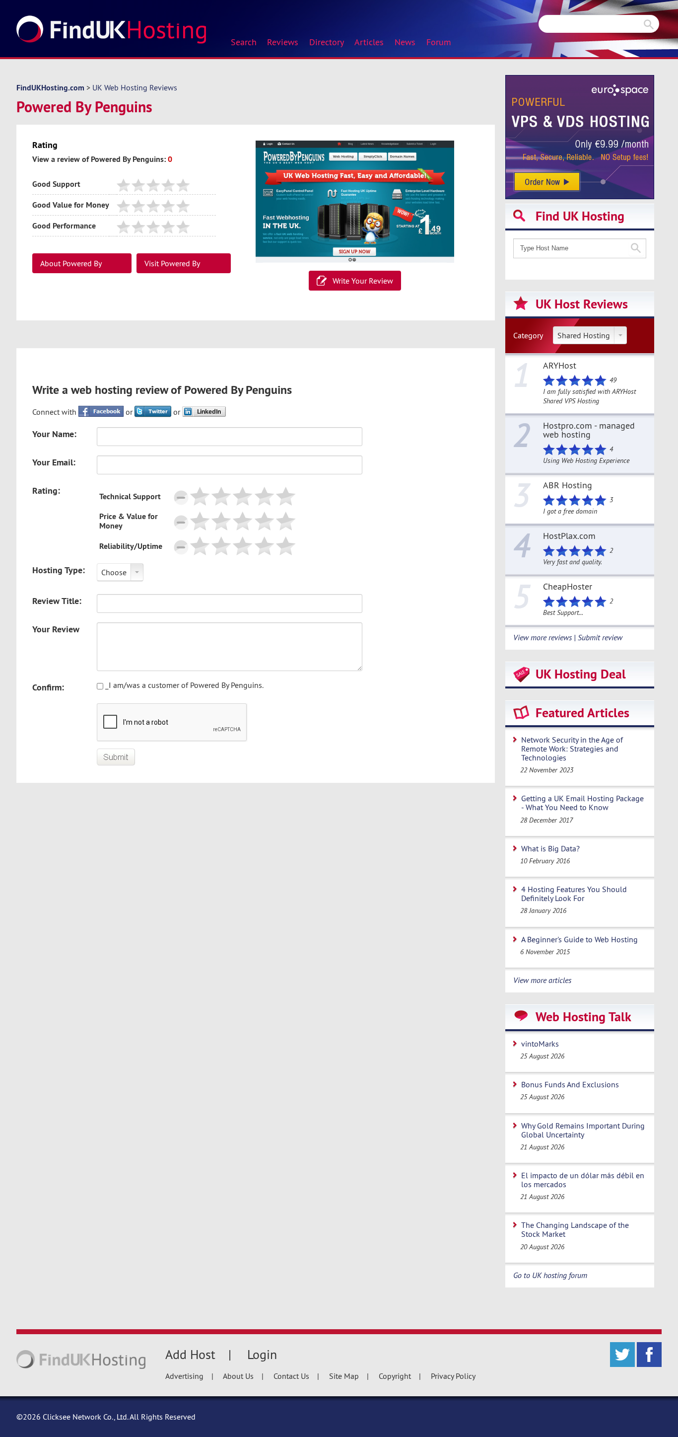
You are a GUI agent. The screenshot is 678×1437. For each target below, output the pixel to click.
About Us (238, 1376)
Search (244, 42)
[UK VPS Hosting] (579, 136)
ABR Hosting (567, 486)
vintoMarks (540, 1043)
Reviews (282, 42)
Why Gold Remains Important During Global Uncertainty (583, 1130)
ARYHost (559, 366)
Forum (438, 42)
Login (262, 1354)
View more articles (542, 980)
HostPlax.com (569, 536)
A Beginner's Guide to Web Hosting (579, 939)
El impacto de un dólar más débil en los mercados (582, 1180)
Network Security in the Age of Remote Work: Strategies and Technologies (572, 748)
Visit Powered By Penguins (172, 265)
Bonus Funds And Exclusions (570, 1084)
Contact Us (291, 1376)
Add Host (190, 1354)
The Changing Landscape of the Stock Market (575, 1229)
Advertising (184, 1376)
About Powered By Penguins (71, 265)
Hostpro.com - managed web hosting (589, 430)
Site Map (344, 1376)
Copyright (395, 1376)
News (405, 42)
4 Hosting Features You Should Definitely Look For (574, 894)
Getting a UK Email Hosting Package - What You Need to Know (582, 803)
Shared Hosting (583, 335)
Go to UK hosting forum (550, 1275)
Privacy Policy (453, 1376)
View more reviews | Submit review (567, 637)
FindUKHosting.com (50, 87)
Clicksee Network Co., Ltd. (85, 1417)
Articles (369, 42)
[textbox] (579, 248)
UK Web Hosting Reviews (134, 87)
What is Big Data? (550, 848)
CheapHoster (567, 587)
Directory (326, 42)
